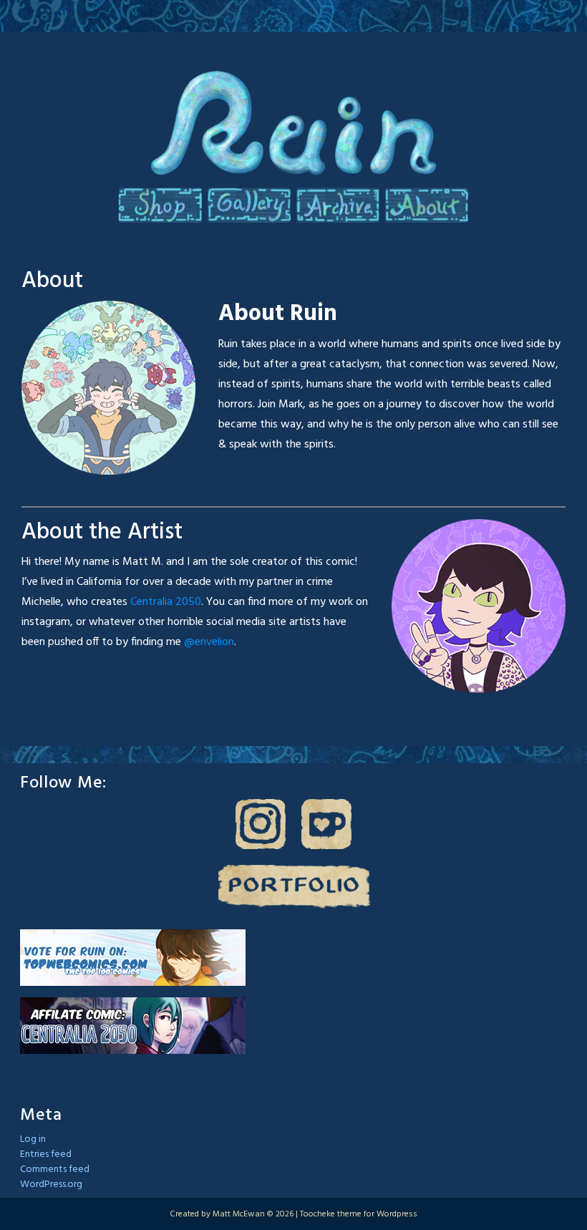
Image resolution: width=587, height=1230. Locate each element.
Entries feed (46, 1154)
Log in (33, 1139)
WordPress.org (51, 1184)
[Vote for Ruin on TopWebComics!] (133, 957)
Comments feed (54, 1169)
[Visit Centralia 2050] (133, 1025)
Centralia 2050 (165, 602)
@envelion (209, 642)
